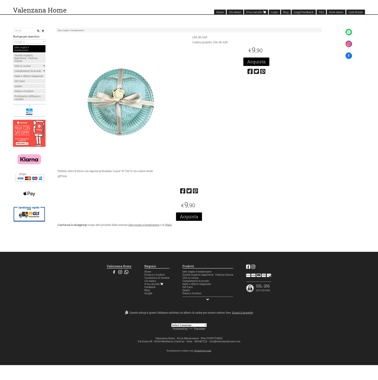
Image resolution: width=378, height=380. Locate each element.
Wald (168, 225)
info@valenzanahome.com (224, 341)
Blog (286, 12)
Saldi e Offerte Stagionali (28, 76)
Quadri (18, 86)
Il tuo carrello (254, 12)
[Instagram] (253, 267)
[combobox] (29, 41)
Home (220, 12)
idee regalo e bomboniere (143, 225)
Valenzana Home (40, 10)
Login (274, 12)
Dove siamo (336, 12)
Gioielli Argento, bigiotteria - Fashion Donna (26, 58)
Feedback (149, 287)
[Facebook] (248, 267)
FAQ (321, 12)
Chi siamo (235, 12)
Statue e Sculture (24, 91)
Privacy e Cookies (154, 274)
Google (148, 293)
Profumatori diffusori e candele (27, 97)
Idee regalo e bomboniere (71, 30)
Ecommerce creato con (189, 350)
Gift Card (19, 81)
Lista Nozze (355, 12)
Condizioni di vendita (156, 277)
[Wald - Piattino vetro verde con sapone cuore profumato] (122, 102)
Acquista (256, 61)
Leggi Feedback (304, 12)
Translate (199, 328)
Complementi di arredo (27, 70)
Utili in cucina (22, 65)
